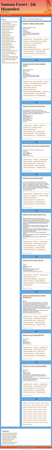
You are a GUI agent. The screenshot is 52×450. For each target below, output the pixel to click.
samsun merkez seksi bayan (30, 278)
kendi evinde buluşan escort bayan (38, 41)
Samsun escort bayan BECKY (33, 335)
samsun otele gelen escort (29, 47)
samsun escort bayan (29, 51)
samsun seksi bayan (40, 51)
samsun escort (45, 49)
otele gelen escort (27, 39)
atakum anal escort (37, 39)
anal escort (26, 41)
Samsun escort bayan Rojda (33, 260)
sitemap (32, 447)
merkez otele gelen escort (43, 282)
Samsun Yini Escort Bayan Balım (35, 366)
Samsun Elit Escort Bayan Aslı (34, 106)
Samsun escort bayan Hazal (33, 178)
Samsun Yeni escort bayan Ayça (34, 214)
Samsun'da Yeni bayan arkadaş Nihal (36, 146)
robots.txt (28, 447)
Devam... (25, 35)
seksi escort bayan (37, 43)
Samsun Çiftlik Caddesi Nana (33, 23)
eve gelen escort (27, 43)
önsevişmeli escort (41, 53)
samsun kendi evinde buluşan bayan (32, 49)
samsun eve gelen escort (29, 53)
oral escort (46, 39)
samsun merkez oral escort (29, 45)
